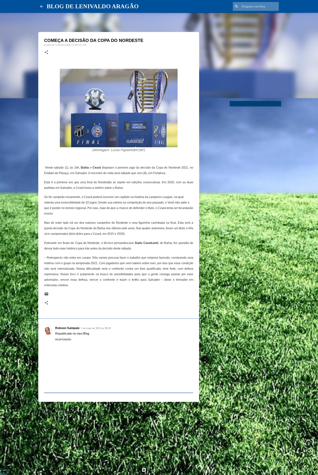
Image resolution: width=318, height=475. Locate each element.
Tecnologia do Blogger (161, 469)
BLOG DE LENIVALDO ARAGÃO (93, 6)
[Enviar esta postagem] (46, 295)
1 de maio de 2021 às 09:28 (96, 328)
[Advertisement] (119, 433)
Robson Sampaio (67, 328)
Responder (63, 339)
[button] (46, 52)
